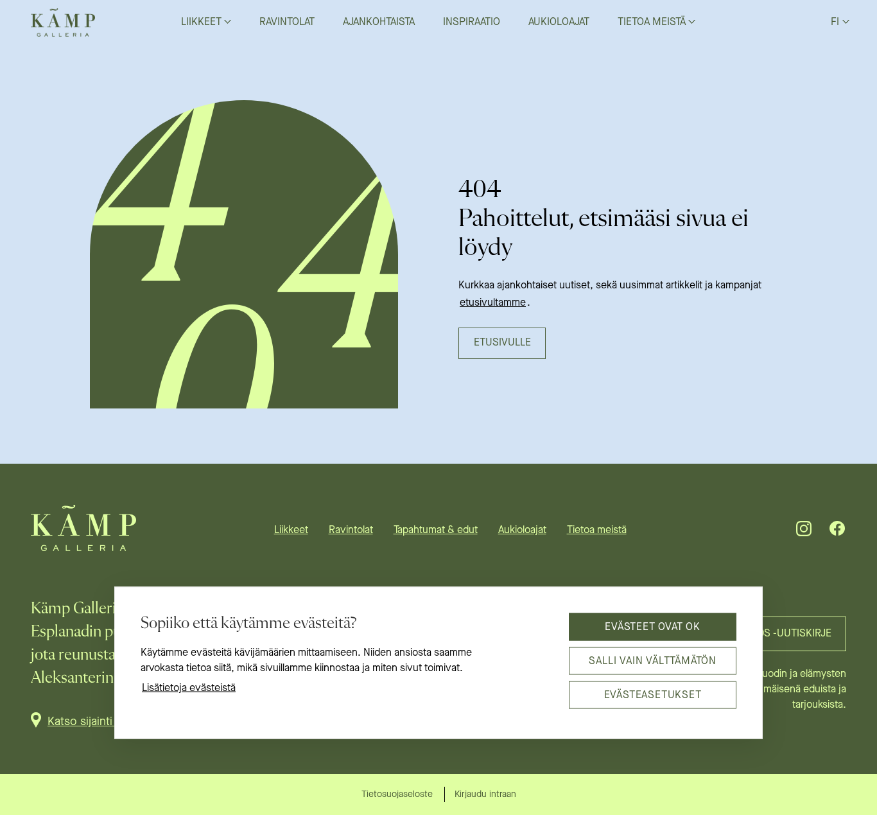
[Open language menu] (846, 21)
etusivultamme (493, 303)
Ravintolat (351, 530)
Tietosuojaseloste (397, 794)
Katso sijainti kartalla (99, 722)
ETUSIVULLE (502, 343)
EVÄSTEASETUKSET (653, 695)
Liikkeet (291, 530)
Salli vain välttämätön (652, 661)
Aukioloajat (522, 530)
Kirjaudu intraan (485, 794)
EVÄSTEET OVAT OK (652, 627)
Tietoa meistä (597, 530)
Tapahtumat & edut (436, 530)
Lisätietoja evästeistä (189, 688)
